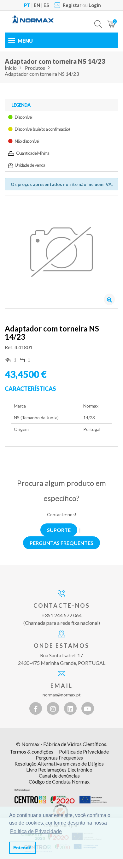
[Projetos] (61, 796)
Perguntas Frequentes (59, 758)
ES (46, 5)
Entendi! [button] (22, 847)
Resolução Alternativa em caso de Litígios (59, 764)
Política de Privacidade (84, 752)
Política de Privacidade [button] (36, 831)
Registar (72, 5)
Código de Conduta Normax (59, 781)
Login (95, 5)
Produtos (35, 68)
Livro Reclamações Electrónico (59, 770)
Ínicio (11, 68)
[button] (98, 19)
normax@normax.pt (62, 694)
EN (37, 5)
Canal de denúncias (59, 775)
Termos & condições (31, 752)
